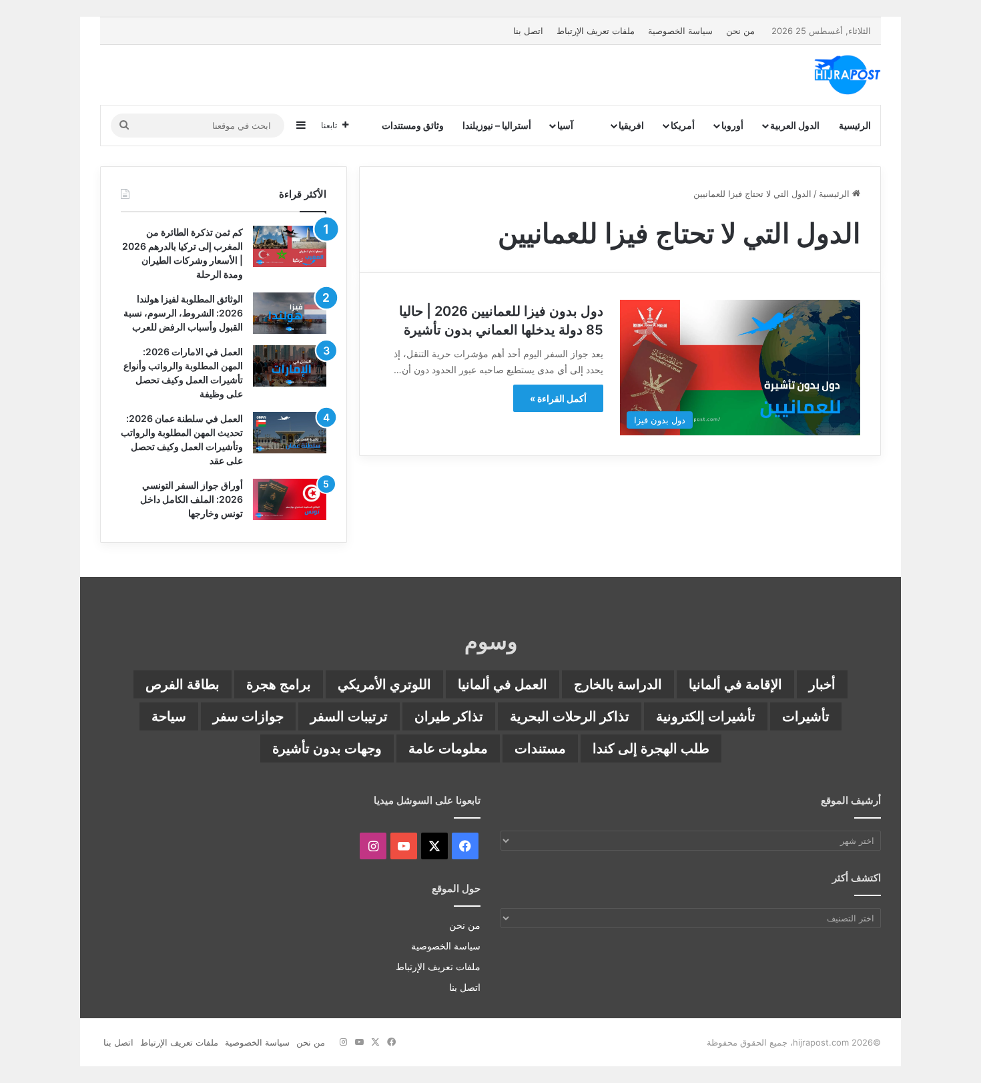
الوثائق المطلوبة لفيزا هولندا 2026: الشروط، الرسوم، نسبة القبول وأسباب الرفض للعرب (183, 313)
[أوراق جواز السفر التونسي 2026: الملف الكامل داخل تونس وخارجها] (289, 499)
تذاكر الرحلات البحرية (569, 716)
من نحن (740, 30)
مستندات (540, 748)
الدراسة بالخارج (618, 684)
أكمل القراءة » (558, 398)
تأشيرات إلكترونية (705, 716)
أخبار (822, 684)
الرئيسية (855, 125)
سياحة (168, 716)
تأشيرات (806, 716)
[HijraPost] (847, 75)
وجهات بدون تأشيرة (327, 748)
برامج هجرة (278, 684)
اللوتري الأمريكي (384, 684)
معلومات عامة (448, 748)
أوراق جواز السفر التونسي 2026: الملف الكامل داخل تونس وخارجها (191, 499)
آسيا (565, 125)
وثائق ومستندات (413, 125)
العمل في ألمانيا (502, 684)
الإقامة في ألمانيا (735, 684)
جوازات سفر (248, 716)
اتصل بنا (528, 30)
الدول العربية (795, 125)
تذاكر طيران (448, 716)
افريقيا (631, 125)
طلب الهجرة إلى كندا (651, 748)
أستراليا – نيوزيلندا (496, 125)
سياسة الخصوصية (680, 30)
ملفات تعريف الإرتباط (596, 30)
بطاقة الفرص (182, 684)
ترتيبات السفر (349, 716)
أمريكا (683, 125)
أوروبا (732, 125)
